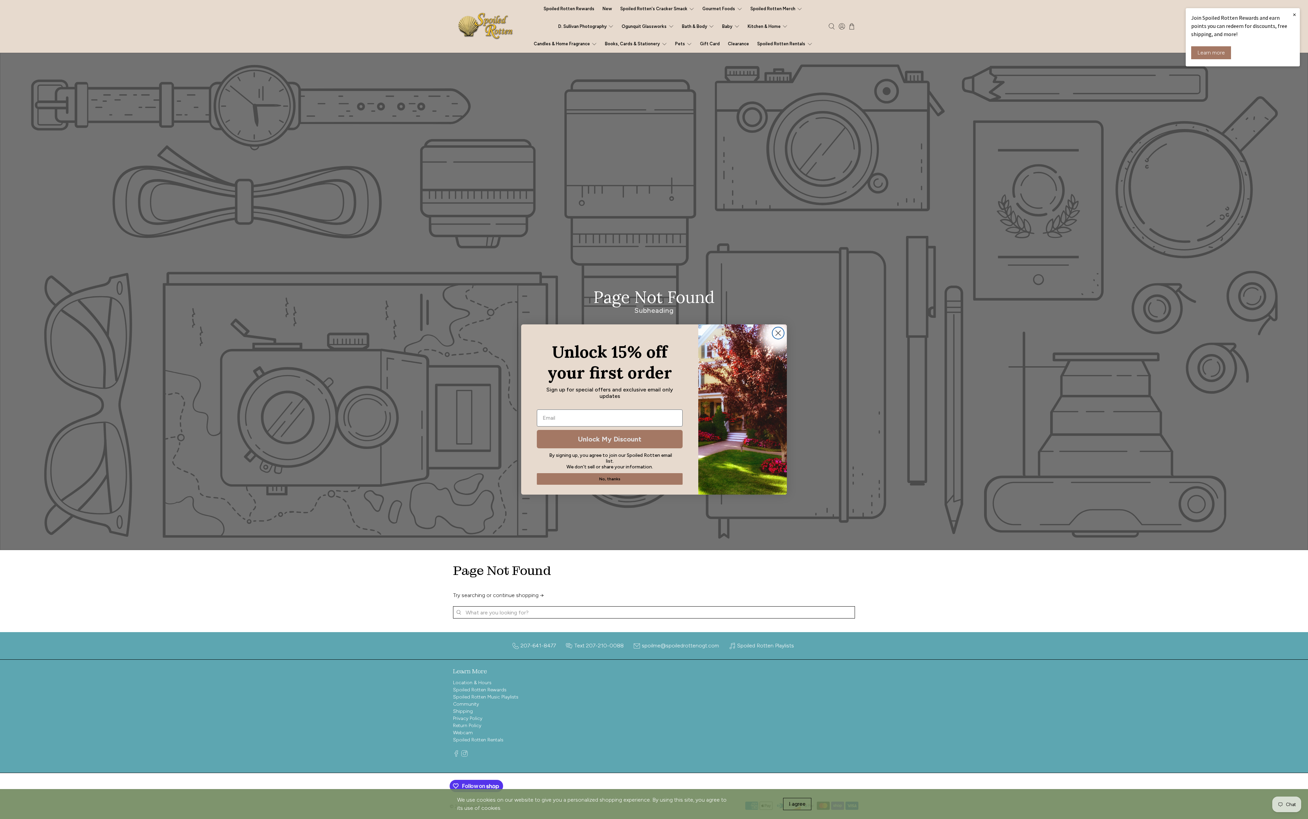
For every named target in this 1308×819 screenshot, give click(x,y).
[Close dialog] (778, 333)
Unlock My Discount (609, 439)
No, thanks (609, 479)
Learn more (1211, 52)
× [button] (1294, 14)
